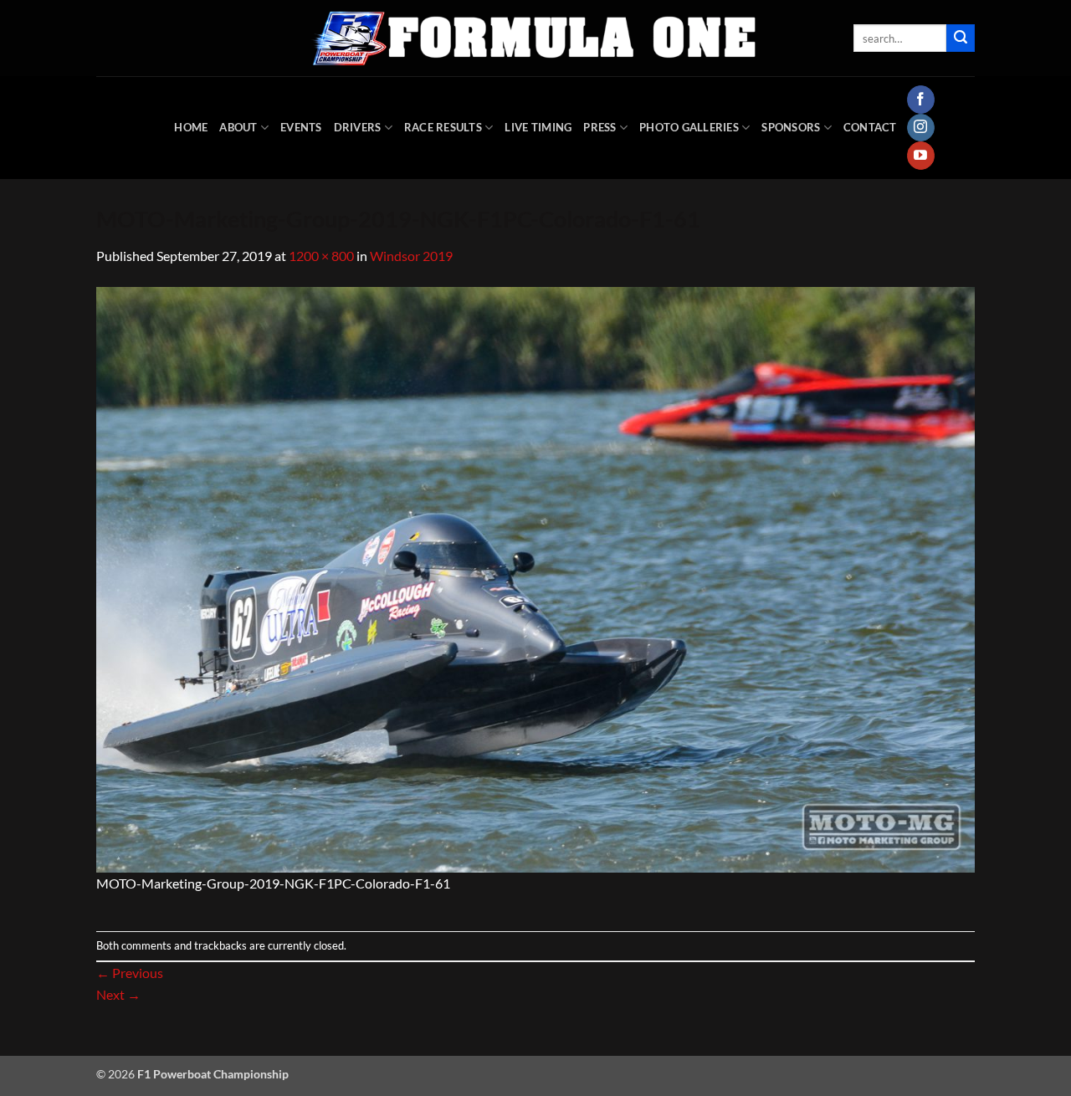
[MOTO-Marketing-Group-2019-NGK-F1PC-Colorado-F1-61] (535, 578)
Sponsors (790, 127)
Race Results (443, 127)
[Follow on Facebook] (921, 99)
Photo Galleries (689, 127)
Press (599, 127)
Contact (870, 127)
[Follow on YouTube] (921, 155)
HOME (191, 127)
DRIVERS (358, 127)
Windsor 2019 (411, 256)
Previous (129, 973)
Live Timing (538, 127)
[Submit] (960, 38)
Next (118, 994)
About (238, 127)
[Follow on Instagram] (921, 128)
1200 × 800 (321, 256)
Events (301, 127)
